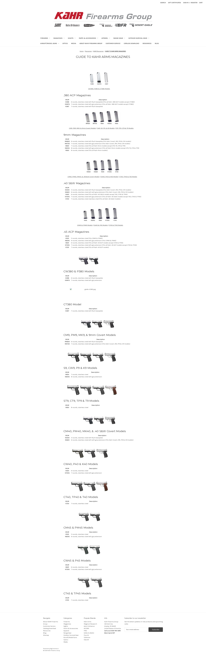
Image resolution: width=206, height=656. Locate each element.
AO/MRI (86, 628)
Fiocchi (86, 635)
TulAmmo (87, 637)
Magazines (57, 38)
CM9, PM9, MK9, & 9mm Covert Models (82, 128)
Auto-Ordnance (89, 626)
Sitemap (46, 635)
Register (194, 3)
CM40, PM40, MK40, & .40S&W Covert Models (83, 177)
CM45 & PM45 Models (84, 225)
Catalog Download (131, 43)
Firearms (44, 38)
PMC (85, 631)
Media (73, 43)
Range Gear (118, 38)
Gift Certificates (174, 3)
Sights (70, 38)
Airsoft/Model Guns (48, 43)
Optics (65, 43)
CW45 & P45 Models (101, 225)
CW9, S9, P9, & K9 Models (106, 128)
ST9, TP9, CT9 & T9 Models (125, 128)
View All (86, 640)
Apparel (104, 38)
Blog (157, 43)
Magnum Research (90, 624)
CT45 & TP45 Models (116, 225)
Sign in (185, 3)
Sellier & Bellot (89, 633)
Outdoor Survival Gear (137, 38)
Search (163, 3)
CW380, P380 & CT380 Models (99, 89)
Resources (147, 43)
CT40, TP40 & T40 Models (128, 177)
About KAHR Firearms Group (91, 43)
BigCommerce (54, 648)
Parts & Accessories (87, 38)
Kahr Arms (87, 622)
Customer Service (113, 43)
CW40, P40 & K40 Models (109, 177)
